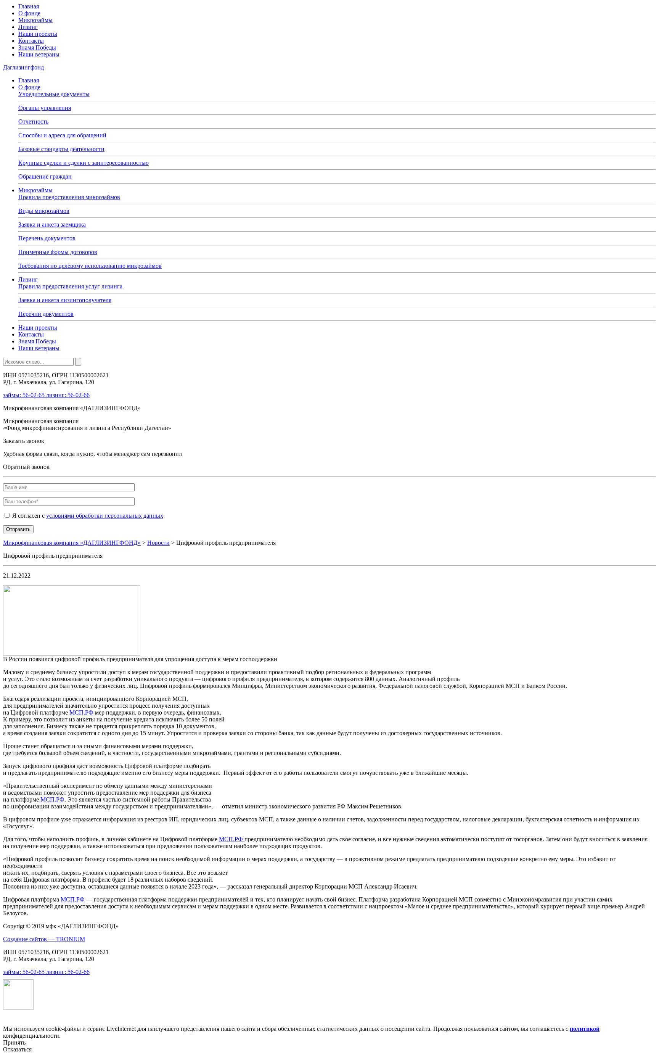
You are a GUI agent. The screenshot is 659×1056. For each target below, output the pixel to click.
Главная (28, 6)
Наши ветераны (38, 54)
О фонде (29, 13)
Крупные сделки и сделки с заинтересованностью (83, 162)
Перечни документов (46, 314)
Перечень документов (47, 238)
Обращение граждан (45, 176)
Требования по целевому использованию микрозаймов (90, 265)
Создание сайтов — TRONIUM (44, 939)
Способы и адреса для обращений (62, 135)
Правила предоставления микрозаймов (69, 197)
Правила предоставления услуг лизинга (70, 286)
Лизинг (28, 27)
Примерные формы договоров (57, 252)
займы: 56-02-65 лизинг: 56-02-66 (46, 395)
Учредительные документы (54, 94)
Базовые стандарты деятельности (61, 149)
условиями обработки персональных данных (104, 515)
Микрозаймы (35, 20)
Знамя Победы (37, 47)
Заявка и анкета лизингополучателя (64, 300)
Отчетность (33, 121)
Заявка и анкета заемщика (52, 224)
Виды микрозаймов (43, 211)
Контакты (31, 40)
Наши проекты (37, 34)
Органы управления (44, 108)
